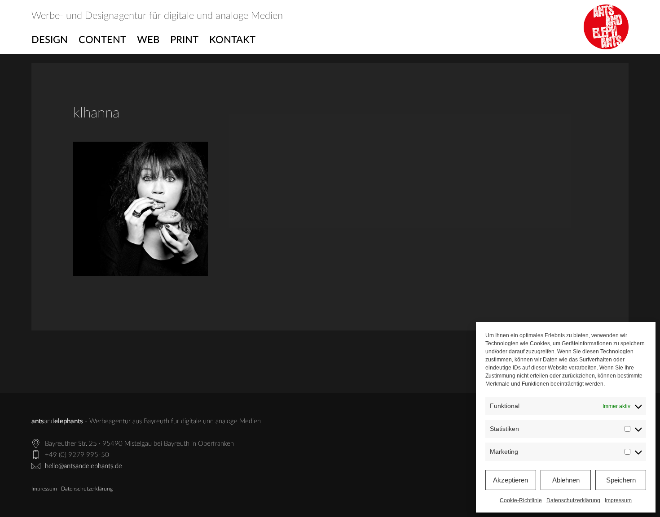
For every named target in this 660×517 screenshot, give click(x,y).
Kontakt (232, 40)
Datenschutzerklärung (573, 500)
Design (49, 40)
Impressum (618, 500)
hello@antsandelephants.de (83, 466)
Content (102, 40)
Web (148, 40)
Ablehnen (566, 480)
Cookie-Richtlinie (521, 500)
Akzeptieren (510, 480)
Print (184, 40)
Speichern (621, 480)
